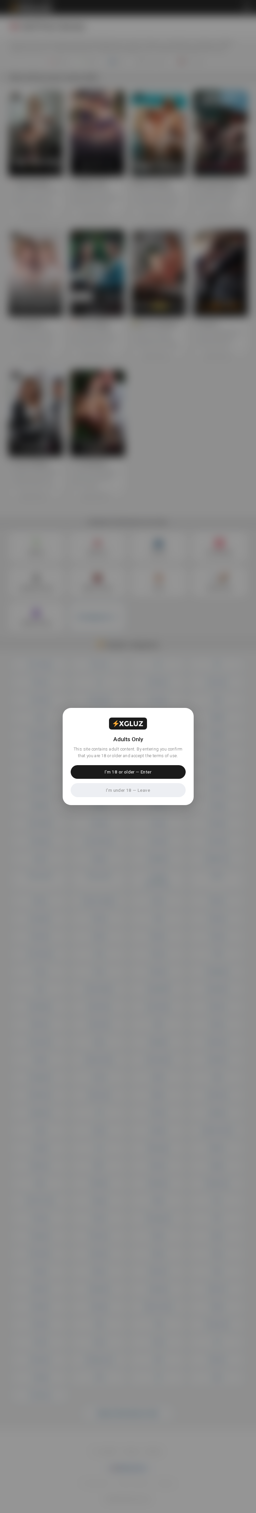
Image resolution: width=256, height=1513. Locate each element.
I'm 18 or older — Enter (128, 771)
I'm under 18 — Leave (128, 790)
